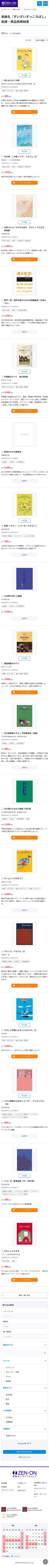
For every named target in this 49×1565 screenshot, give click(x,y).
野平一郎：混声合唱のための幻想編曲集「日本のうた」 (25, 302)
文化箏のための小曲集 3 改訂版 (17, 808)
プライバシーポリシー (7, 1491)
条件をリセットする (24, 1457)
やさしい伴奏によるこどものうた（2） (21, 1030)
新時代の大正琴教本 (12, 451)
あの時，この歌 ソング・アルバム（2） (21, 156)
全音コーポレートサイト (40, 1495)
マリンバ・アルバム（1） (15, 951)
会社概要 (4, 1483)
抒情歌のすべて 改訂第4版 (16, 376)
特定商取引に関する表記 (40, 1484)
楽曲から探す (16, 9)
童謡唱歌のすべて (11, 663)
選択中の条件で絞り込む (24, 1452)
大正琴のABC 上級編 (13, 596)
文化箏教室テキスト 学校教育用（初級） (21, 733)
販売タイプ (7, 1388)
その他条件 (7, 1410)
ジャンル (6, 1360)
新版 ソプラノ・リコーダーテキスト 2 (20, 525)
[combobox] (24, 1316)
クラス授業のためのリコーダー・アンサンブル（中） (24, 1102)
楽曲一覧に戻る (24, 1295)
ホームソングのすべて (13, 878)
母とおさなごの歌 (11, 80)
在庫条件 (6, 1429)
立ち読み (24, 75)
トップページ (5, 9)
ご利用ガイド (21, 1483)
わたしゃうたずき (11, 1251)
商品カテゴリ (8, 1345)
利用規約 (4, 1487)
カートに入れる (26, 112)
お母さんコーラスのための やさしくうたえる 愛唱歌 (25, 229)
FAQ (18, 1487)
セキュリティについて (40, 1489)
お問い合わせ (21, 1490)
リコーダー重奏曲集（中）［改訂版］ (20, 1181)
